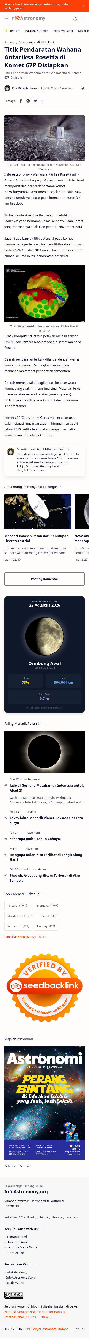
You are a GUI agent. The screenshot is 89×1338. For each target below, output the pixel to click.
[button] (75, 18)
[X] (22, 1217)
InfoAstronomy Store (21, 1277)
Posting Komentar (44, 579)
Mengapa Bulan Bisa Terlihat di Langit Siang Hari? (46, 857)
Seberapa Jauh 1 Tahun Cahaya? (36, 839)
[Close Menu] (83, 6)
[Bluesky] (31, 1217)
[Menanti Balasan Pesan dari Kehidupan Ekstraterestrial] (37, 511)
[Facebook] (71, 1217)
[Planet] (32, 812)
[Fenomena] (34, 779)
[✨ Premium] (12, 30)
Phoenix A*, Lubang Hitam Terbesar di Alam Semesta (45, 878)
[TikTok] (44, 1217)
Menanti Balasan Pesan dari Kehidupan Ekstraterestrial (36, 538)
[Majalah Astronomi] (37, 30)
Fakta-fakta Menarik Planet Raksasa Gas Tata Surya (46, 820)
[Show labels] (25, 937)
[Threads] (57, 1217)
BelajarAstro (15, 1283)
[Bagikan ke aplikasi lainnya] (42, 101)
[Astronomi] (33, 833)
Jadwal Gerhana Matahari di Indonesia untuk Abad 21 (47, 787)
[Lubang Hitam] (36, 869)
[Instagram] (11, 1217)
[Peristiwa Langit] (63, 30)
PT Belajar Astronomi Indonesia (50, 1329)
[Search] (82, 18)
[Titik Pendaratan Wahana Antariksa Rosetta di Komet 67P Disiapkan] (44, 138)
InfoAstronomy (16, 1272)
